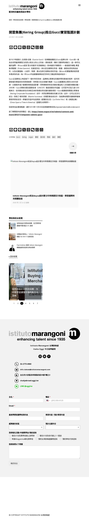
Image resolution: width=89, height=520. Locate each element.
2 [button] (17, 303)
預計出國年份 (51, 424)
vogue (31, 137)
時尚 (48, 137)
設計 (53, 137)
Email (12, 406)
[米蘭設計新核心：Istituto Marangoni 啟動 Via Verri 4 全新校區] (12, 237)
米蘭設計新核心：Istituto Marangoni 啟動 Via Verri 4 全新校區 (29, 235)
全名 (11, 397)
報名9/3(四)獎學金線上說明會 (23, 435)
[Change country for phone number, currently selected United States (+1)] (48, 400)
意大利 (42, 137)
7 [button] (37, 303)
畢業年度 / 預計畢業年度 (55, 415)
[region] (26, 284)
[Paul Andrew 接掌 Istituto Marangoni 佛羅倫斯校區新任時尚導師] (12, 248)
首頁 (10, 20)
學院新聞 (27, 20)
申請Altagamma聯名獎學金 (22, 439)
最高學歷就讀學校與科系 (18, 415)
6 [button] (33, 303)
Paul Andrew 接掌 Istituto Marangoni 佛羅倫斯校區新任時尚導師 (29, 246)
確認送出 (14, 463)
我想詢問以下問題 (16, 444)
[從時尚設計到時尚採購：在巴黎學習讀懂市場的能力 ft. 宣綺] (12, 226)
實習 (36, 137)
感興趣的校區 (14, 424)
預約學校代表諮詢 (69, 439)
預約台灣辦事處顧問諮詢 (47, 439)
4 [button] (25, 303)
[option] (44, 183)
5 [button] (29, 303)
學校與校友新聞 (18, 20)
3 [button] (21, 303)
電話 (48, 397)
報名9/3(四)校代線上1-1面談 (51, 435)
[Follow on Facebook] (49, 356)
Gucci (18, 137)
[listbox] (63, 427)
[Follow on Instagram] (40, 356)
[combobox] (26, 427)
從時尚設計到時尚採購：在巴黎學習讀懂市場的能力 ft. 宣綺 (29, 224)
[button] (29, 281)
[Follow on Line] (44, 356)
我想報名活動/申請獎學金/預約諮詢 (22, 433)
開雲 (59, 137)
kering (24, 137)
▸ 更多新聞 (13, 256)
